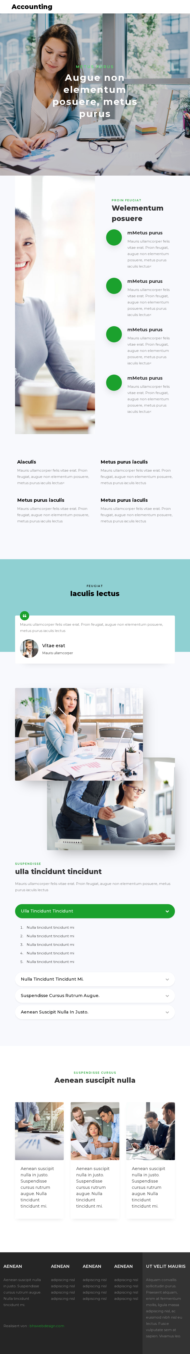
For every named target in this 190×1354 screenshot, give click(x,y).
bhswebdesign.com (46, 1326)
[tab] (95, 980)
